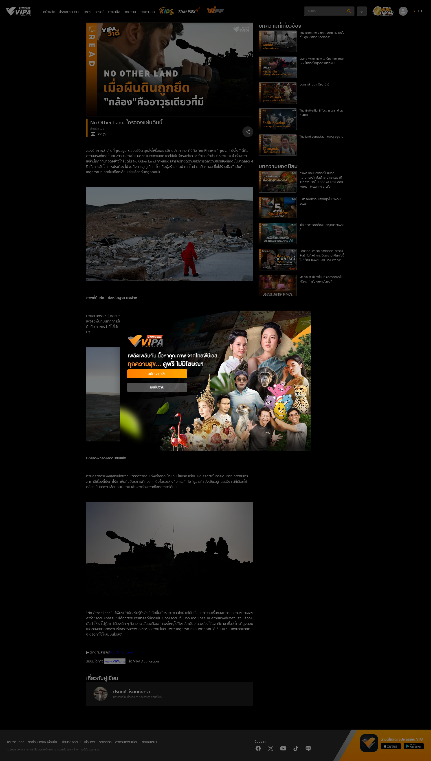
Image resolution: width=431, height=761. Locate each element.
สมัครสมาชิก (157, 374)
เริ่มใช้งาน (157, 387)
